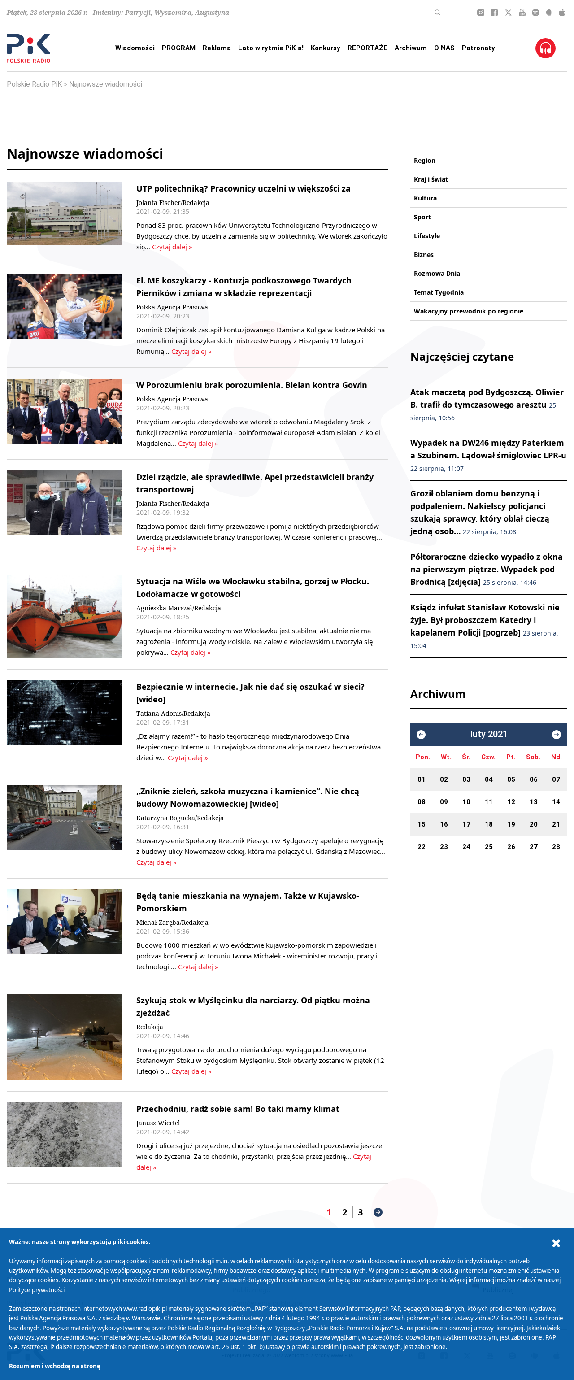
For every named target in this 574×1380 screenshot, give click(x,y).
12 (511, 802)
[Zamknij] (556, 1243)
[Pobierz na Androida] (549, 12)
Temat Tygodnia (439, 292)
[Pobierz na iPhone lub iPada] (562, 12)
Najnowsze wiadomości (105, 84)
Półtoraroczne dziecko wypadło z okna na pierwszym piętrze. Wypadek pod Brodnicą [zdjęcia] (486, 569)
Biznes (424, 254)
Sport (422, 217)
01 (421, 779)
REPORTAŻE (367, 48)
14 (556, 802)
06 (534, 779)
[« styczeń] (421, 734)
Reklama (217, 48)
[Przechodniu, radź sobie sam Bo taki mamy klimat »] (64, 1137)
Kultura (425, 198)
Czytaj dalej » (172, 246)
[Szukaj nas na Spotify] (535, 12)
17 (466, 824)
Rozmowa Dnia (437, 273)
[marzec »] (556, 734)
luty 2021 (489, 734)
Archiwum (411, 48)
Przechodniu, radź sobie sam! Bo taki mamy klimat (237, 1108)
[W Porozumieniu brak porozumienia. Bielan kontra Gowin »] (64, 413)
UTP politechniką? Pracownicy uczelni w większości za (243, 188)
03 (466, 779)
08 (421, 802)
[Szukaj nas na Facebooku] (494, 12)
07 (556, 779)
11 (489, 802)
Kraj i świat (431, 179)
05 (511, 779)
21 (556, 824)
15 (421, 824)
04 (489, 779)
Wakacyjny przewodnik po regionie (468, 311)
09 (444, 802)
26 (511, 847)
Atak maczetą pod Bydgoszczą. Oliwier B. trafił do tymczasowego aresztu (487, 404)
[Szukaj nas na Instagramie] (480, 12)
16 (444, 824)
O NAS (444, 48)
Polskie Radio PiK (34, 84)
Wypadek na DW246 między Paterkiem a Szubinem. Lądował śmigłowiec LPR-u (488, 455)
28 (556, 847)
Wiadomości (135, 48)
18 (489, 824)
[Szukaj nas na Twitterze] (508, 12)
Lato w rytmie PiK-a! (271, 48)
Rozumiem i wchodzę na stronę (54, 1366)
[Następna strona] (378, 1212)
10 (466, 802)
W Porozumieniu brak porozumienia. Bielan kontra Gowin (251, 384)
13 (534, 802)
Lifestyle (427, 235)
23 (444, 847)
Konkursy (325, 48)
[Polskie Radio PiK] (28, 48)
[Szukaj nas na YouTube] (522, 12)
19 (511, 824)
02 (444, 779)
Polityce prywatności (37, 1290)
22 (421, 847)
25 (489, 847)
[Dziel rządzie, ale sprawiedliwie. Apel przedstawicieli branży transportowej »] (64, 511)
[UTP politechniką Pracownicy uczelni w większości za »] (64, 217)
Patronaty (478, 48)
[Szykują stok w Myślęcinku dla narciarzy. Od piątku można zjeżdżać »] (64, 1037)
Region (424, 160)
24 (466, 847)
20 (534, 824)
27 (534, 847)
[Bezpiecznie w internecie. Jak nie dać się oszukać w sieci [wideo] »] (64, 721)
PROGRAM (179, 48)
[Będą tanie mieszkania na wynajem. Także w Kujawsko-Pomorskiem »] (64, 930)
